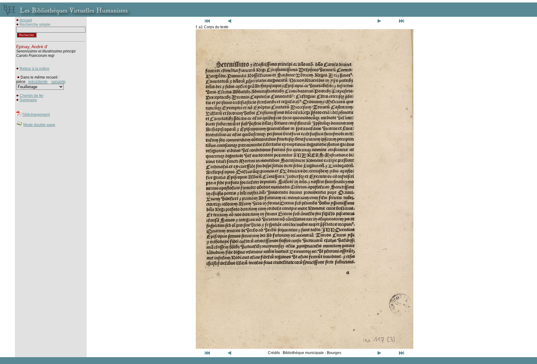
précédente (38, 82)
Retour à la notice (34, 68)
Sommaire (28, 100)
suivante (58, 82)
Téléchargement (36, 114)
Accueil (26, 20)
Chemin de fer (32, 95)
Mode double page (39, 125)
